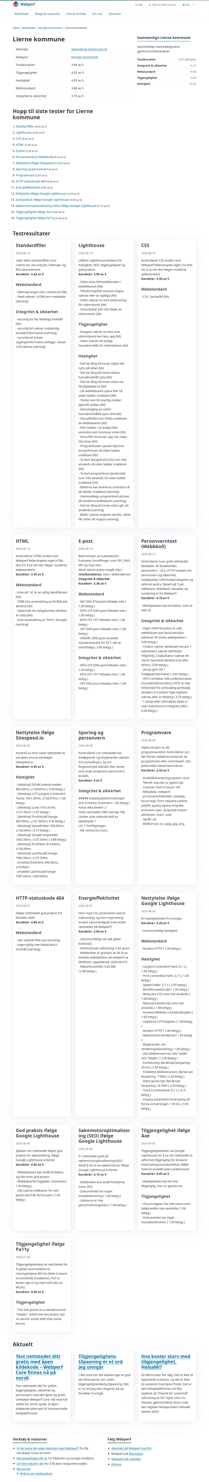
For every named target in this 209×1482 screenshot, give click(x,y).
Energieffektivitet (28, 187)
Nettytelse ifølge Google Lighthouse (41, 193)
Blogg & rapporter (47, 14)
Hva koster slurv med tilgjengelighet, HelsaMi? (165, 1361)
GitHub (116, 1464)
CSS (18, 138)
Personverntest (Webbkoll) (34, 157)
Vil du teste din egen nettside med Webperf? (48, 1448)
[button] (139, 4)
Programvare (25, 175)
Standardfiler (25, 126)
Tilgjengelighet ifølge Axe (33, 212)
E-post (20, 151)
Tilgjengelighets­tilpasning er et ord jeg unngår (100, 1361)
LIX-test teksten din (30, 1464)
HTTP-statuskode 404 (31, 181)
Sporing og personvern (32, 169)
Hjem (16, 28)
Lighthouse (24, 132)
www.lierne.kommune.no (89, 49)
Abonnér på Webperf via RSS (131, 1448)
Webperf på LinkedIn (126, 1459)
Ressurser (24, 1469)
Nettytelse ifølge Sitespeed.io (36, 163)
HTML (20, 145)
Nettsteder (21, 14)
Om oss (97, 14)
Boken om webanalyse (36, 1473)
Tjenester (114, 14)
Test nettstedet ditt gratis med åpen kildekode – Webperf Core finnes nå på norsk (39, 1367)
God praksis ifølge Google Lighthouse (42, 200)
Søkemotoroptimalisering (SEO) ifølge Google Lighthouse (56, 206)
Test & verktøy (76, 14)
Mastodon (136, 1454)
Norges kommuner (50, 28)
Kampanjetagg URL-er (32, 1458)
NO (188, 4)
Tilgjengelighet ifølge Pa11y (35, 218)
